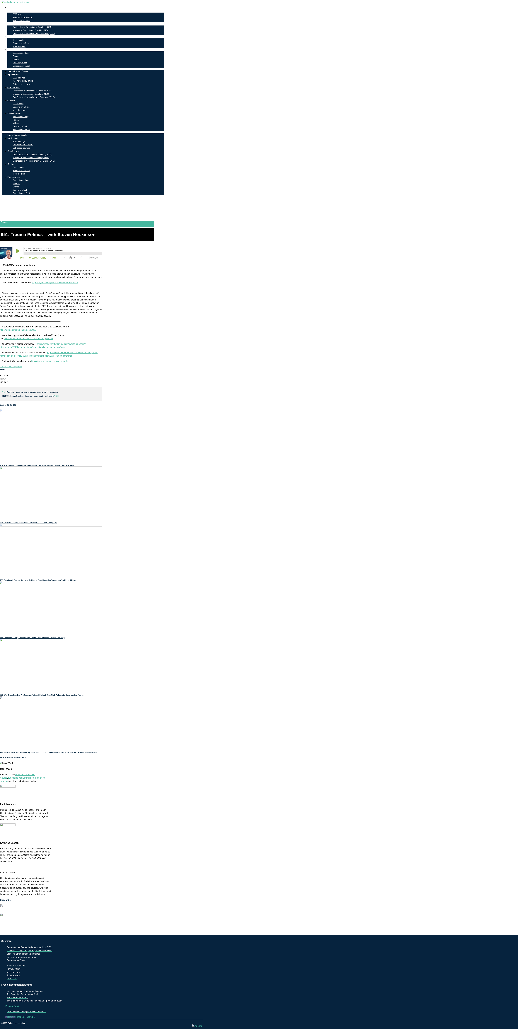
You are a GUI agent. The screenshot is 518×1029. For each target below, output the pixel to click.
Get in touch (18, 40)
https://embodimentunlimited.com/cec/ (18, 330)
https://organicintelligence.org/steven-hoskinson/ (55, 282)
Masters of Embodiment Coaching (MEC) (31, 30)
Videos (16, 59)
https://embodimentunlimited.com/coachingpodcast (28, 338)
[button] (51, 375)
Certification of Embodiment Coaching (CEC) (32, 27)
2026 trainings (19, 14)
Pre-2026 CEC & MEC (23, 17)
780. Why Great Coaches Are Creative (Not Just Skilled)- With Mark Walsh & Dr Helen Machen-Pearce (42, 695)
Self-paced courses (21, 20)
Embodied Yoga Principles (21, 778)
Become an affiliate (21, 43)
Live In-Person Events (19, 7)
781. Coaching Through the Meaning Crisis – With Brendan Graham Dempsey (32, 638)
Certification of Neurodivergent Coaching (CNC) (34, 33)
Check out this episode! (11, 366)
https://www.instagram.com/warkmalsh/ (49, 361)
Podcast (16, 56)
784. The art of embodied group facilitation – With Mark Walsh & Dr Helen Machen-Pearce (37, 465)
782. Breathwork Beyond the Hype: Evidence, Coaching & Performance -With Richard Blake (38, 580)
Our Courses (15, 24)
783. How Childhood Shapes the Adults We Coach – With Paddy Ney (28, 523)
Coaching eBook (20, 62)
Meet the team (19, 46)
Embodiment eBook (21, 66)
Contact (13, 37)
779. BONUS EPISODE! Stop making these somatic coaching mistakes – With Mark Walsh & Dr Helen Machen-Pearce (48, 752)
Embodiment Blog (20, 53)
